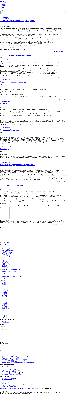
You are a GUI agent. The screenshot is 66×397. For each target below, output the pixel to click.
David (13, 390)
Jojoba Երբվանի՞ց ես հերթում (8, 369)
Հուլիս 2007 (4, 284)
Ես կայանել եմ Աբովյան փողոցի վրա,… (10, 371)
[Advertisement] (20, 235)
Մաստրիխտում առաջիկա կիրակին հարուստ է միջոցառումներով (15, 361)
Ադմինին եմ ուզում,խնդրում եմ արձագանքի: (11, 368)
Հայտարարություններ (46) (7, 247)
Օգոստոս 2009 (5, 307)
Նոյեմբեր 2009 (5, 310)
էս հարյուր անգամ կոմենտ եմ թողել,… (10, 370)
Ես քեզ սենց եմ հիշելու (9, 130)
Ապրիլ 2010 (4, 314)
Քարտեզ (25, 388)
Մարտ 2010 (4, 313)
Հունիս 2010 (4, 316)
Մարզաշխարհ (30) (6, 259)
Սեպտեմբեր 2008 (5, 297)
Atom (36, 388)
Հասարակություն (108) (6, 258)
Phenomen (2, 168)
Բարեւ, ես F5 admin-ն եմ (6, 383)
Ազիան (1, 24)
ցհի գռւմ (4, 366)
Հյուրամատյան (5, 267)
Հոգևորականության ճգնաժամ (8, 385)
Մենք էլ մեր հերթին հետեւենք (8, 378)
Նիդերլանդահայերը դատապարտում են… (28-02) (12, 273)
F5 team (15, 388)
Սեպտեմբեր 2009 (5, 308)
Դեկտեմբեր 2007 (5, 288)
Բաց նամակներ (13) (6, 251)
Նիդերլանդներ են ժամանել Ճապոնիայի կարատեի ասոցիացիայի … (16, 356)
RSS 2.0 (33, 388)
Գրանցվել (4, 321)
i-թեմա (3, 346)
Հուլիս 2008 (4, 295)
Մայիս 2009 (4, 304)
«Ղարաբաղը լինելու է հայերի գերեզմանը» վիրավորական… (14, 360)
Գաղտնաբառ (3, 326)
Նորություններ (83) (6, 248)
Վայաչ (1, 134)
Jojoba (9, 390)
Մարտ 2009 (4, 302)
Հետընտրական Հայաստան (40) (8, 255)
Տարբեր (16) (4, 266)
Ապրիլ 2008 (4, 292)
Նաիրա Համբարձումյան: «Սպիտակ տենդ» (17, 21)
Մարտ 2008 (4, 291)
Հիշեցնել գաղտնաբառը (5, 330)
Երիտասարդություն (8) (7, 260)
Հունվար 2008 (5, 289)
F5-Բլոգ (3, 2)
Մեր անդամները (5, 322)
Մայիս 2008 (4, 293)
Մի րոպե (3, 104)
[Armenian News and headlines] (6, 14)
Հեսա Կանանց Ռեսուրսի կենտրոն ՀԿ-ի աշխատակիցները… (14, 374)
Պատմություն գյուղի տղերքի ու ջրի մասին (17, 165)
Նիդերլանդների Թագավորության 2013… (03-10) (11, 278)
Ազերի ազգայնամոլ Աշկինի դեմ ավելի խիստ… (11, 358)
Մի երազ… (4, 149)
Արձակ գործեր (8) (5, 263)
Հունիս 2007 (4, 283)
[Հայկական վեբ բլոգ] (3, 350)
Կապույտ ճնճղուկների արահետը (14, 82)
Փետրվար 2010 (5, 312)
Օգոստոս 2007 (5, 285)
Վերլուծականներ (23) (6, 249)
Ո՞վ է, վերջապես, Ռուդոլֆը (7, 379)
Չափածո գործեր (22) (6, 264)
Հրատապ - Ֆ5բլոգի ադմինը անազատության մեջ (12, 384)
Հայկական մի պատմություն (8, 355)
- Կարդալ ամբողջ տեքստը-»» (59, 51)
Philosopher (28, 390)
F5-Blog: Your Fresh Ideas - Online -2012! (6, 388)
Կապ (22, 388)
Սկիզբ (19, 388)
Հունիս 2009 (4, 305)
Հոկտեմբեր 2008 (5, 298)
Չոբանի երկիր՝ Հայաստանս (11, 185)
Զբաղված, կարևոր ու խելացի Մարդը (15, 55)
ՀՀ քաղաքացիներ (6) (6, 253)
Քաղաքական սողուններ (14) (8, 256)
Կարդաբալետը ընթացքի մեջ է (8, 386)
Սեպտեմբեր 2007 (5, 286)
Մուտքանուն (3, 324)
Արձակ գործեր (7, 24)
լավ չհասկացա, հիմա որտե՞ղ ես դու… (10, 373)
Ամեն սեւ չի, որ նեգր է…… (7, 382)
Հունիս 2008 (4, 294)
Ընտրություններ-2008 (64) (7, 252)
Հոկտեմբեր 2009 (5, 309)
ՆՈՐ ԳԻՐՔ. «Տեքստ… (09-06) (7, 274)
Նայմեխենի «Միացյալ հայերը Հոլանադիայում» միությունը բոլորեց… (16, 359)
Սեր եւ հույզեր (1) (5, 261)
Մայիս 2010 (4, 315)
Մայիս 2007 (4, 282)
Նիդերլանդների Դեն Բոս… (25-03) (9, 271)
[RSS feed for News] (15, 269)
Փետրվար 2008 (5, 290)
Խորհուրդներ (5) (5, 262)
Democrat (1, 189)
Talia (1, 59)
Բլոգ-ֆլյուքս (4, 345)
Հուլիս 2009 (4, 306)
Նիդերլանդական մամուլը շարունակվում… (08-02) (12, 276)
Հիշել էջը (39, 388)
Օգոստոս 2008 (5, 296)
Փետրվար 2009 (5, 301)
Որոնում (29, 388)
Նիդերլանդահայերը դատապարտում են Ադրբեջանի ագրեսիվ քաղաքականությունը (19, 362)
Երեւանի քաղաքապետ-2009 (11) (8, 250)
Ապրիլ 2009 (4, 303)
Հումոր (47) (4, 265)
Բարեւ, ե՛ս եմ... (5, 246)
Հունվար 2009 (5, 300)
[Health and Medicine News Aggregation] (1, 14)
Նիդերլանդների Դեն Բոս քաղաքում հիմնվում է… (12, 357)
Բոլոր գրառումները (6, 317)
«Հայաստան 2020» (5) (6, 254)
